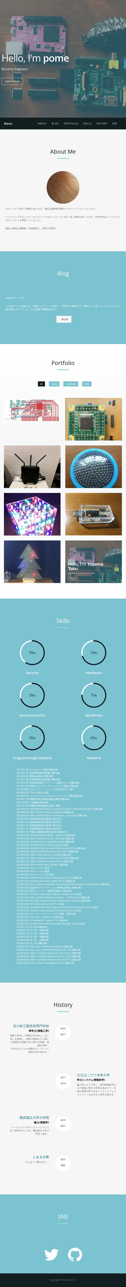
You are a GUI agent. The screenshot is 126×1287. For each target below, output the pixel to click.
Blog (55, 123)
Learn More (12, 81)
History (101, 123)
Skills (87, 123)
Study (54, 383)
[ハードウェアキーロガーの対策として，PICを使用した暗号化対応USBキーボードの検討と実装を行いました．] (32, 409)
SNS (114, 123)
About (42, 123)
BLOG (65, 319)
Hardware (71, 383)
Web (86, 383)
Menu (8, 123)
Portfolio (71, 123)
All (41, 383)
